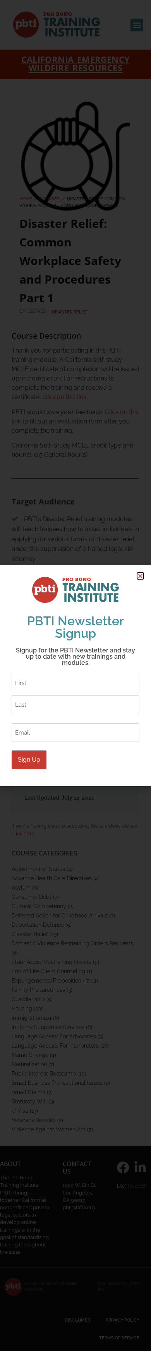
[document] (75, 675)
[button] (140, 576)
